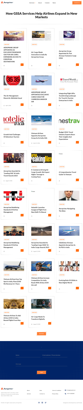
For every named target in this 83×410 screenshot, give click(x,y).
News (54, 3)
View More (41, 333)
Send (41, 372)
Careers (47, 3)
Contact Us (77, 2)
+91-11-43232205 (70, 393)
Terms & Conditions (56, 390)
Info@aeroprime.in (71, 390)
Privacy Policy (55, 393)
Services (31, 3)
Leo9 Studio (79, 403)
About (40, 3)
